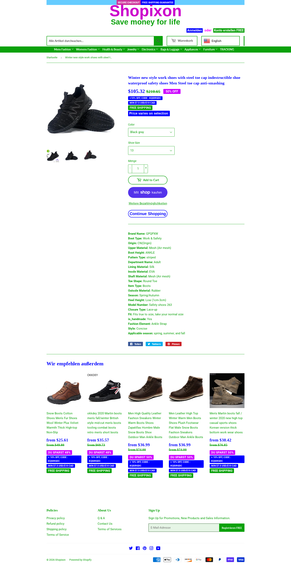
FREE (240, 30)
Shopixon (60, 559)
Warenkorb (185, 40)
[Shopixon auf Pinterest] (145, 549)
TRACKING (227, 49)
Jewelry (132, 49)
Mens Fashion (62, 49)
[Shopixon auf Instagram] (151, 549)
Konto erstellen (225, 30)
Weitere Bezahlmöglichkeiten (148, 203)
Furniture (209, 49)
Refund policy (55, 523)
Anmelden (194, 30)
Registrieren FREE (232, 527)
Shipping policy (57, 529)
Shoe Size (134, 142)
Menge (132, 161)
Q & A (101, 518)
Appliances (191, 49)
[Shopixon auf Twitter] (131, 549)
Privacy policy (56, 518)
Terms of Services (110, 529)
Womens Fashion (87, 49)
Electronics (149, 49)
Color (131, 124)
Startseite (52, 57)
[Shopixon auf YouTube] (158, 549)
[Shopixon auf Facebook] (138, 549)
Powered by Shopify (80, 559)
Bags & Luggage (170, 49)
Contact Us (105, 523)
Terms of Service (58, 535)
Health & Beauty (112, 49)
